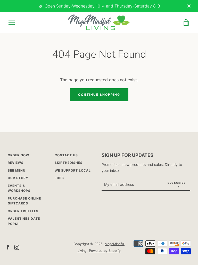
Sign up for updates (127, 155)
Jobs (59, 178)
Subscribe (177, 182)
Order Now (18, 155)
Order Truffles (23, 211)
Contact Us (66, 155)
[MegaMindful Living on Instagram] (16, 246)
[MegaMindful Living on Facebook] (7, 246)
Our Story (18, 178)
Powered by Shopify (105, 251)
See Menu (17, 170)
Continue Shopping (99, 95)
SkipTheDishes (68, 163)
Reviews (15, 163)
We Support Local (73, 170)
